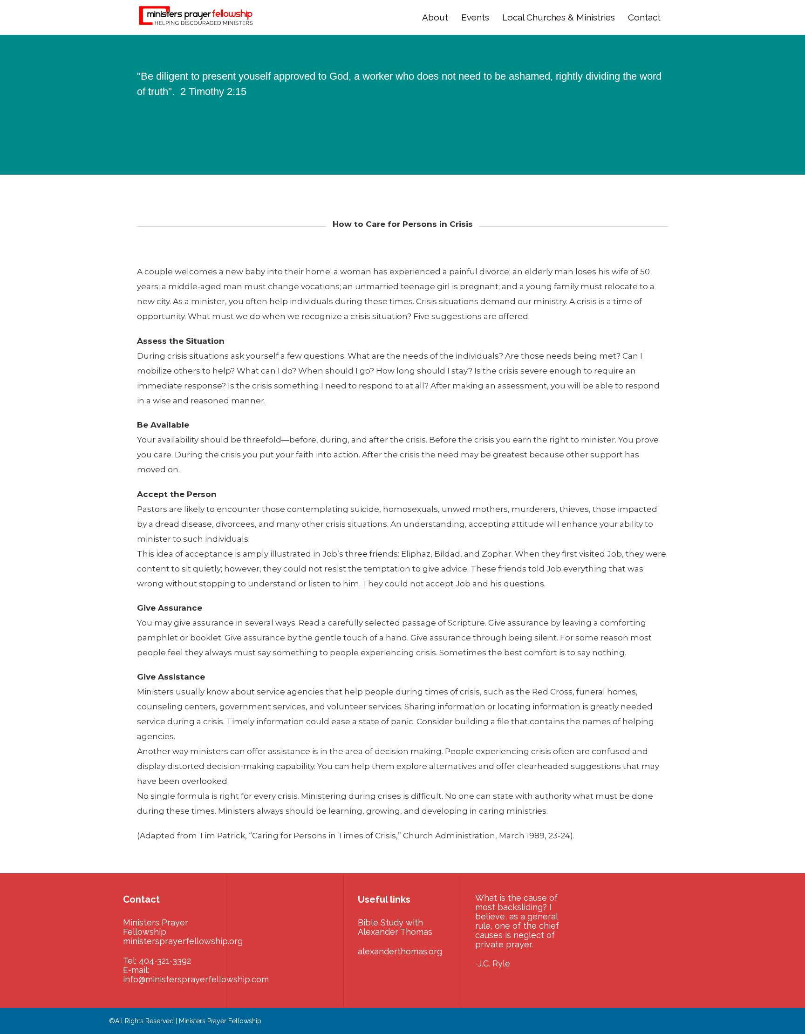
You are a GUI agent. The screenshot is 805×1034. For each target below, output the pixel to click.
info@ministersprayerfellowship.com (196, 979)
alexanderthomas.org (400, 951)
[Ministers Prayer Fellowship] (197, 17)
